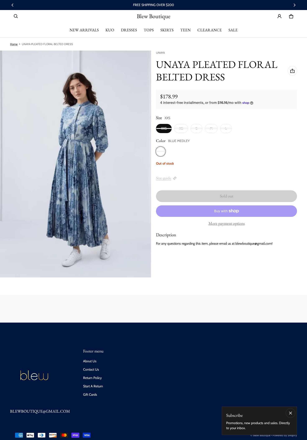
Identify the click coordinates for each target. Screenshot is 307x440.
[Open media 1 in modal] (75, 164)
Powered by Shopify (285, 435)
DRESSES (129, 30)
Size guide (163, 178)
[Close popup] (290, 413)
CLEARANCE (209, 30)
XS (181, 128)
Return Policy (92, 378)
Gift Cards (90, 395)
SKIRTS (167, 30)
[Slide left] (12, 5)
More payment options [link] (226, 223)
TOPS (149, 30)
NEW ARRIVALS (84, 30)
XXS (164, 128)
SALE (233, 30)
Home (14, 44)
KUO (109, 30)
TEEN (185, 30)
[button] (16, 16)
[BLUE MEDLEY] (160, 151)
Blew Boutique (261, 435)
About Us (89, 361)
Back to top (19, 327)
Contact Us (91, 369)
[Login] (279, 16)
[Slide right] (294, 5)
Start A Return (93, 386)
